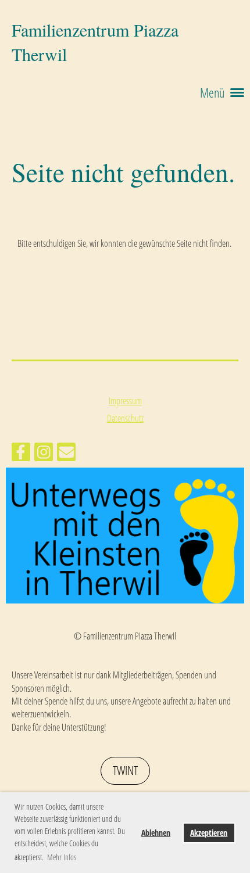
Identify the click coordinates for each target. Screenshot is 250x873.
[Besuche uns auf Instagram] (43, 453)
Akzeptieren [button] (208, 832)
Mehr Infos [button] (61, 857)
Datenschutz (125, 418)
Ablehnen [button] (155, 832)
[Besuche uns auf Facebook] (21, 453)
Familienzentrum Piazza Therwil (95, 42)
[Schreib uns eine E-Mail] (66, 453)
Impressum (125, 400)
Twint (125, 770)
